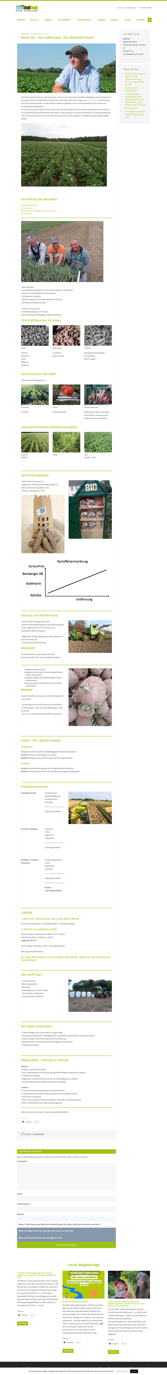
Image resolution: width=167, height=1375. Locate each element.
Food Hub (141, 20)
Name (20, 1194)
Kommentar (22, 1161)
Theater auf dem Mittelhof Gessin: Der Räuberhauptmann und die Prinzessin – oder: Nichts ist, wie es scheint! (135, 99)
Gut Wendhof (92, 100)
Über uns (34, 20)
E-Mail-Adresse (24, 1204)
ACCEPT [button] (134, 1371)
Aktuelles (21, 20)
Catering (101, 20)
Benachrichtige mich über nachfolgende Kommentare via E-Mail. (47, 1231)
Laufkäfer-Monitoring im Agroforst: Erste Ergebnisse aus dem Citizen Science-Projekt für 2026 (135, 79)
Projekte (114, 20)
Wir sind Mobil (64, 20)
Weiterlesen (22, 1323)
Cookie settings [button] (121, 1371)
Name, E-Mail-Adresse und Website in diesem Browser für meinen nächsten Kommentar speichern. (59, 1224)
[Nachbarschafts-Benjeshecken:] (83, 1284)
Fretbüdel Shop (83, 20)
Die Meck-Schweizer (28, 8)
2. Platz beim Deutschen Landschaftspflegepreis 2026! (135, 114)
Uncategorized (46, 34)
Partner (128, 20)
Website (20, 1214)
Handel (48, 20)
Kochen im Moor (131, 108)
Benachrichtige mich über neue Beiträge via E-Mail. (41, 1238)
